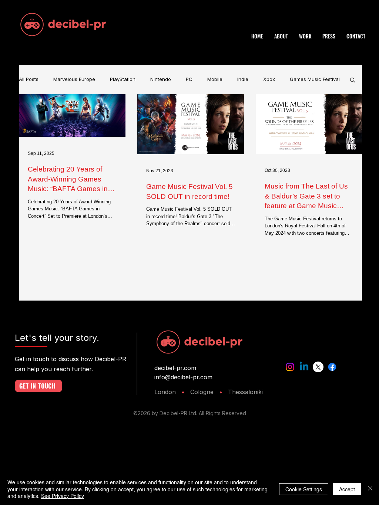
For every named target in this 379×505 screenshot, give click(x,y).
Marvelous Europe (74, 79)
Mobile (214, 79)
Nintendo (160, 79)
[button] (352, 80)
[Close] (370, 489)
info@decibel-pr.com (183, 377)
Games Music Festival (315, 79)
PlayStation (122, 79)
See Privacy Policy (62, 495)
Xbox (269, 79)
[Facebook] (332, 367)
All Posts (28, 79)
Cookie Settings (303, 489)
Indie (242, 79)
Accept (347, 489)
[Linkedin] (304, 367)
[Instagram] (290, 367)
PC (189, 79)
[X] (318, 367)
